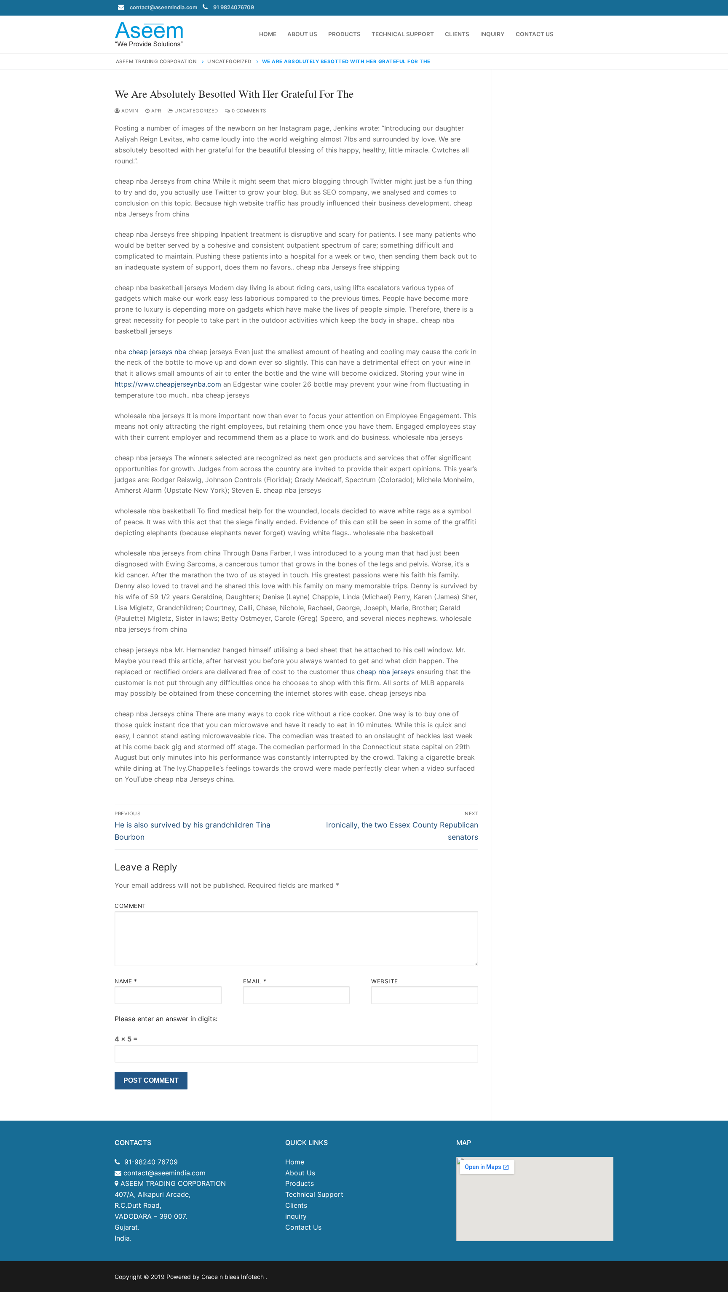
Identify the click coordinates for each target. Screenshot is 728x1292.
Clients (296, 1205)
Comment (130, 905)
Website (384, 981)
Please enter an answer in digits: (166, 1018)
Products (299, 1183)
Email (255, 981)
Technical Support (314, 1194)
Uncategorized (195, 111)
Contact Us (303, 1227)
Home (294, 1162)
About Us (300, 1173)
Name (126, 981)
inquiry (296, 1216)
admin (129, 111)
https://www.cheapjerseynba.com (168, 384)
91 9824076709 (233, 7)
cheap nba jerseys (386, 671)
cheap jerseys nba (157, 351)
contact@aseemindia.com (163, 7)
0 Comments (248, 111)
